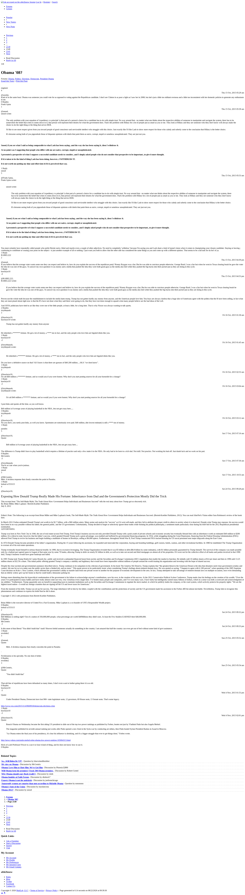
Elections (25, 79)
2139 (8, 47)
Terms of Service (37, 890)
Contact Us (10, 886)
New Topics (11, 22)
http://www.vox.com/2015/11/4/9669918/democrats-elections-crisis (28, 706)
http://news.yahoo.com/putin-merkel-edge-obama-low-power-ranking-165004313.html (36, 740)
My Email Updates (13, 867)
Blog (8, 879)
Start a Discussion (13, 843)
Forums (9, 6)
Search (55, 2)
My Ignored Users (13, 865)
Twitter (9, 881)
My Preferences (12, 862)
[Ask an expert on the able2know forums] (18, 2)
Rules (8, 877)
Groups (9, 9)
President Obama (47, 79)
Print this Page (22, 81)
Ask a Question (12, 841)
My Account (11, 858)
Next (8, 54)
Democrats (34, 79)
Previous (9, 35)
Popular (9, 17)
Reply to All (11, 60)
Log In (38, 2)
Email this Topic (7, 81)
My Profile (10, 860)
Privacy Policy (52, 890)
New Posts (10, 27)
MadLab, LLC (22, 890)
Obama (11, 79)
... (7, 44)
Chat (8, 848)
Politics (18, 79)
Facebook (10, 884)
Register (46, 2)
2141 (8, 51)
